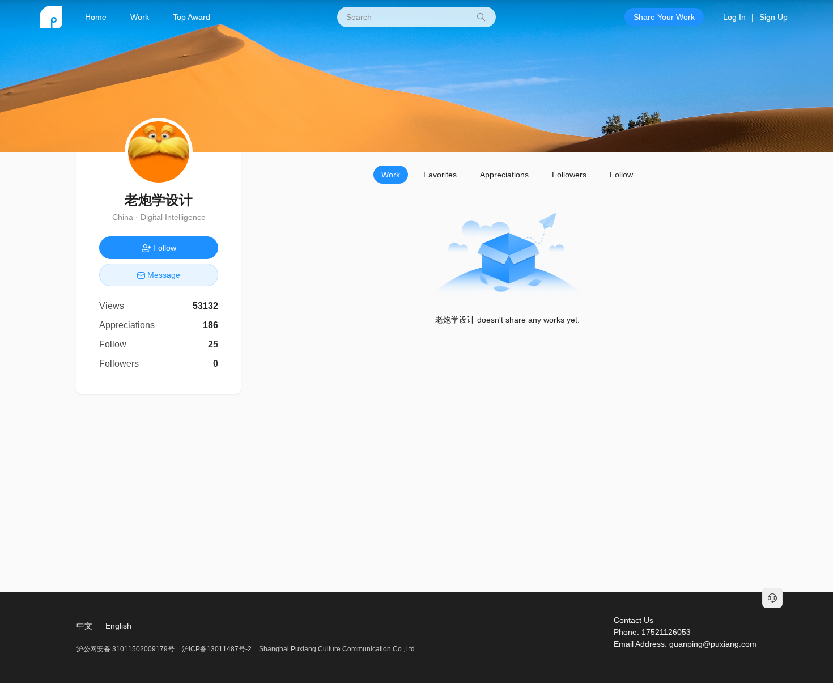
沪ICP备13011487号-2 (217, 649)
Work (139, 17)
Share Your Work (664, 17)
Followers (569, 174)
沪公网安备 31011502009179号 (126, 649)
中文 (84, 625)
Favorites (440, 174)
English (118, 625)
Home (96, 17)
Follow (621, 174)
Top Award (191, 17)
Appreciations (504, 174)
